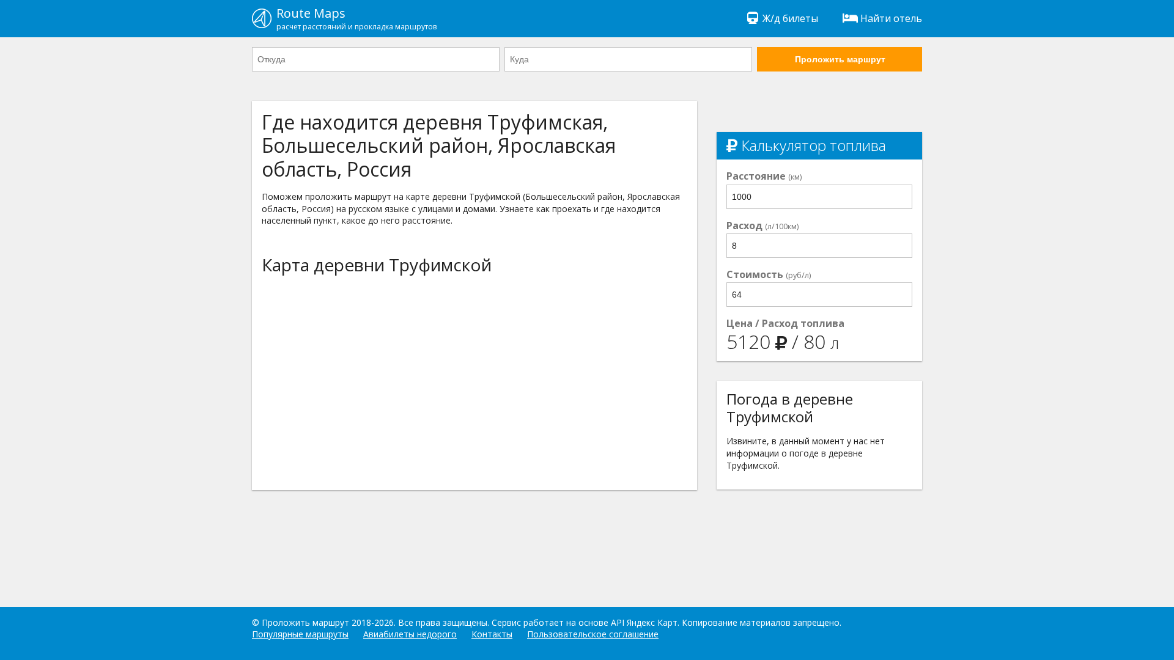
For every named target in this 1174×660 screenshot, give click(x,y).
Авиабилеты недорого (410, 634)
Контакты (491, 634)
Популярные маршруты (300, 634)
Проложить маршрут (840, 59)
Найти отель (891, 18)
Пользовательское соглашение (593, 634)
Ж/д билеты (790, 18)
